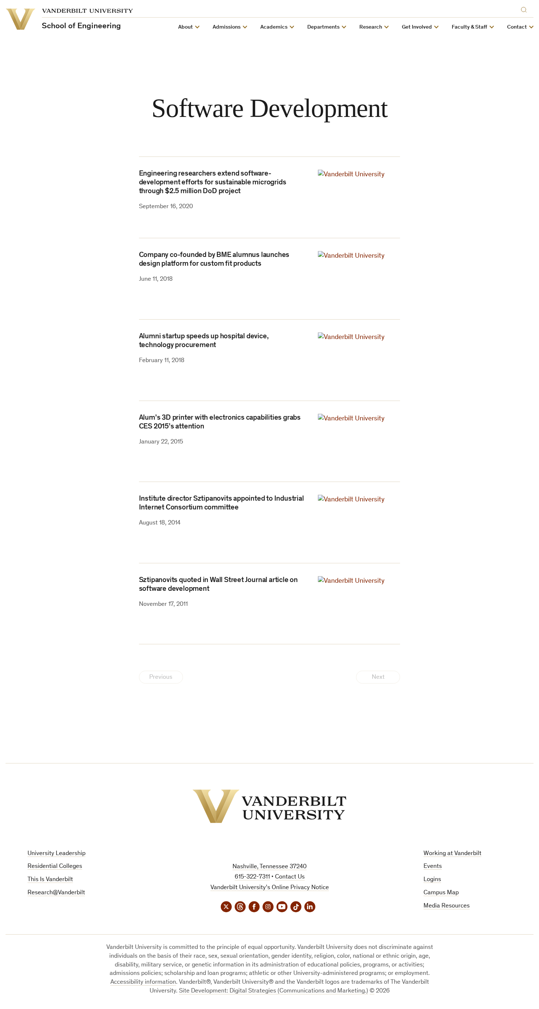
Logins (432, 880)
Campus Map (441, 893)
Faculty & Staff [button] (469, 27)
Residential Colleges (54, 866)
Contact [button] (517, 27)
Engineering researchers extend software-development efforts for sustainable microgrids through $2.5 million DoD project (212, 182)
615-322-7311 (252, 877)
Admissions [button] (227, 27)
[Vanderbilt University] (269, 806)
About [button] (185, 27)
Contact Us (290, 877)
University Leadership (56, 854)
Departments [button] (323, 27)
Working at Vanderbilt (452, 854)
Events (432, 866)
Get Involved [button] (417, 27)
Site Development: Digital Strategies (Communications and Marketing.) (273, 991)
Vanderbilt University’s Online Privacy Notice (269, 888)
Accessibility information (143, 982)
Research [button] (370, 27)
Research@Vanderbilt (56, 893)
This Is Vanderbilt (50, 880)
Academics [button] (273, 27)
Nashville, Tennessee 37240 (269, 867)
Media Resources (446, 906)
